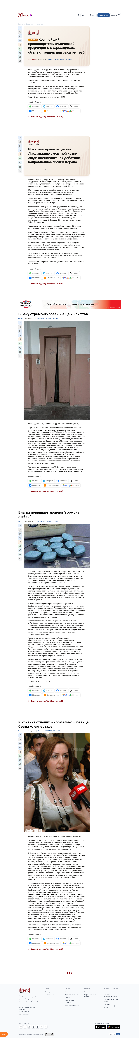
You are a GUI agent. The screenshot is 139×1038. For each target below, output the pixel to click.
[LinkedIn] (41, 1027)
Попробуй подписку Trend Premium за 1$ (46, 117)
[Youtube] (33, 1027)
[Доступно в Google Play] (113, 1027)
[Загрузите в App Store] (100, 1027)
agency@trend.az (23, 1014)
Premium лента (49, 995)
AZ (114, 1034)
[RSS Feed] (46, 1027)
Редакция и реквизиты (72, 995)
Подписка (87, 992)
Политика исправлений (72, 1005)
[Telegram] (37, 1027)
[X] (29, 1027)
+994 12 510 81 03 (24, 1012)
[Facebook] (25, 1027)
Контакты (68, 997)
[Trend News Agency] (24, 990)
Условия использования (111, 992)
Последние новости (51, 992)
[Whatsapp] (21, 1027)
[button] (20, 28)
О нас (66, 992)
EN (111, 1034)
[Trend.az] (25, 15)
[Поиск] (79, 15)
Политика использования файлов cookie (111, 1006)
